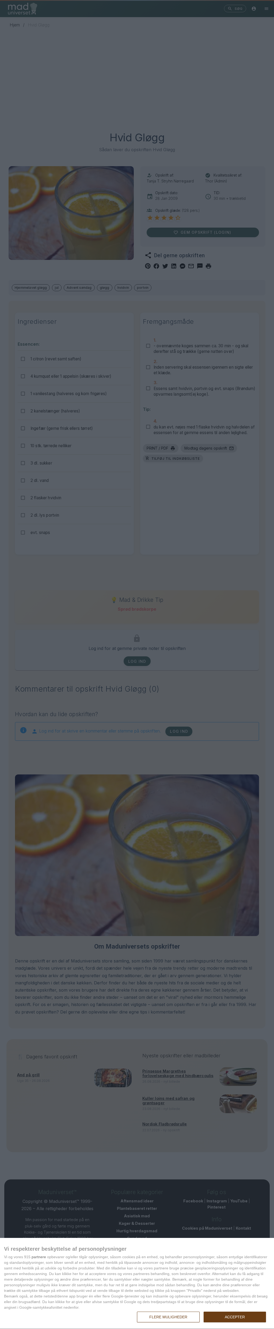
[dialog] (137, 1283)
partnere (39, 1257)
